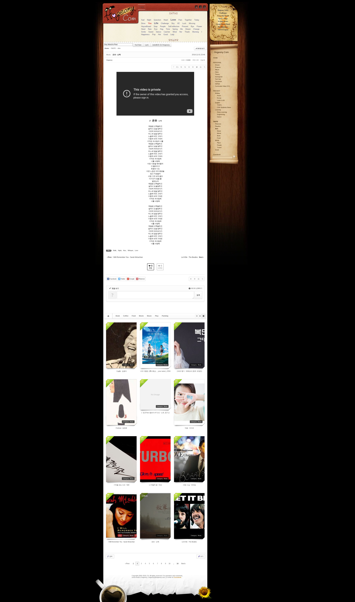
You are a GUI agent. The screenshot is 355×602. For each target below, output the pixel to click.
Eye (155, 29)
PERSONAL (217, 62)
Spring (175, 29)
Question (157, 20)
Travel (219, 147)
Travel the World (223, 16)
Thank (187, 32)
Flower (199, 26)
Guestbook (177, 577)
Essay (219, 98)
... (173, 564)
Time (168, 29)
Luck (184, 23)
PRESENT (216, 91)
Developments (223, 27)
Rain (150, 29)
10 (169, 564)
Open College (223, 19)
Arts (119, 48)
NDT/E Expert (223, 30)
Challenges (223, 13)
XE (178, 23)
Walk (114, 250)
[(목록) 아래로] (193, 67)
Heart (166, 20)
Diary (217, 72)
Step (155, 26)
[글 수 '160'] (108, 316)
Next (183, 564)
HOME (215, 58)
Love (173, 19)
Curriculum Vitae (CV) (222, 86)
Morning (195, 32)
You (149, 23)
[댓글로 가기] (197, 67)
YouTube (138, 45)
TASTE (113, 48)
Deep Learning (222, 112)
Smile (143, 32)
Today (196, 20)
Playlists (218, 126)
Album (217, 69)
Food (134, 316)
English (217, 103)
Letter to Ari (221, 100)
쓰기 (201, 556)
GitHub (217, 84)
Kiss (124, 250)
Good (165, 34)
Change (196, 29)
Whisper (130, 250)
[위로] (189, 67)
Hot (159, 34)
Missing (192, 23)
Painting (165, 316)
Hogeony (109, 60)
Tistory (217, 74)
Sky (173, 23)
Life (156, 23)
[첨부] (204, 67)
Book (118, 316)
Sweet (150, 32)
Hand (143, 29)
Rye (192, 26)
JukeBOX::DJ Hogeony (161, 45)
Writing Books (223, 21)
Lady (172, 34)
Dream (188, 29)
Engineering (221, 114)
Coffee (125, 316)
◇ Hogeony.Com (220, 52)
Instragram (218, 77)
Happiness (145, 34)
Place (219, 143)
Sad (142, 20)
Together (188, 20)
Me (181, 29)
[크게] (181, 67)
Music (149, 316)
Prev (128, 564)
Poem (219, 95)
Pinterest (218, 124)
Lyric (147, 45)
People (163, 26)
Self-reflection (173, 26)
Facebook (218, 81)
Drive (143, 23)
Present (185, 26)
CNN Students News (224, 107)
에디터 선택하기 (196, 288)
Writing (217, 93)
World (217, 140)
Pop (153, 34)
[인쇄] (201, 67)
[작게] (185, 67)
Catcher (167, 32)
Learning (218, 110)
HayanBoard (146, 26)
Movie (141, 316)
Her (180, 32)
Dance (158, 32)
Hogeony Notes (223, 10)
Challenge (165, 23)
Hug (161, 29)
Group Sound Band (223, 24)
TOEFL (219, 105)
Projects (218, 67)
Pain (180, 20)
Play (157, 316)
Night (149, 20)
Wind (175, 32)
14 (177, 564)
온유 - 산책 (117, 55)
